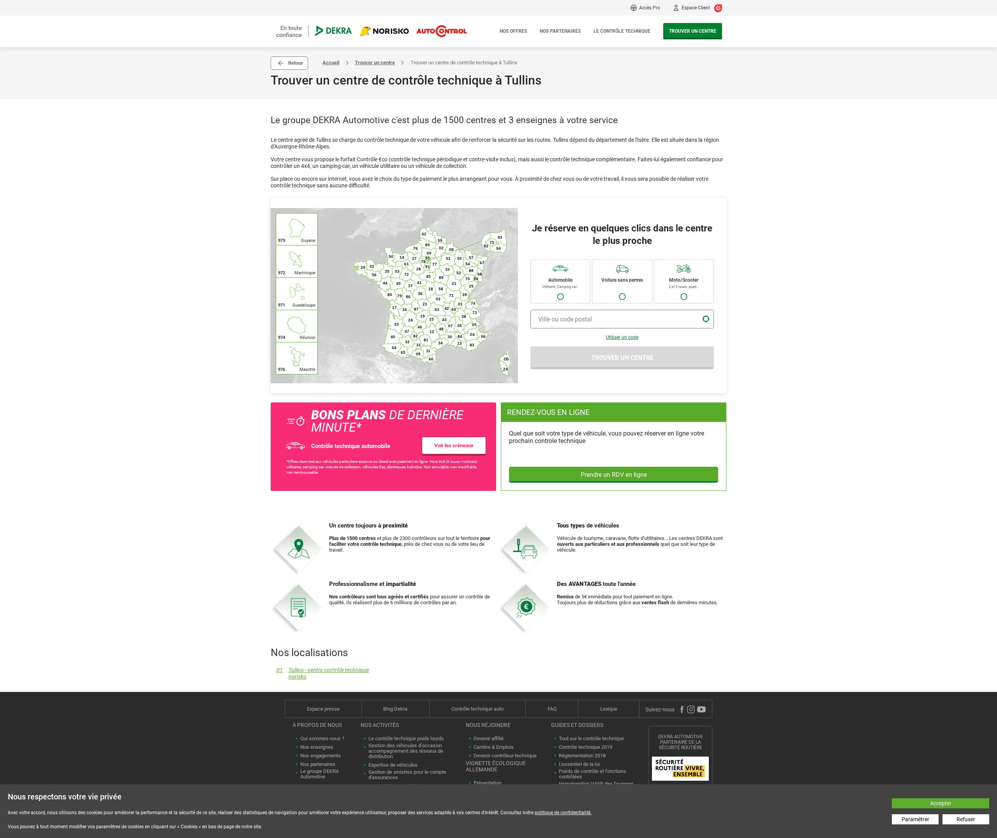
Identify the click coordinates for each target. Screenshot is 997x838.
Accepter (940, 803)
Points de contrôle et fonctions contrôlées (592, 774)
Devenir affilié (489, 738)
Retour (295, 63)
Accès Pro (649, 8)
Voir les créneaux (454, 445)
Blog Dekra (395, 709)
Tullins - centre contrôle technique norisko (323, 673)
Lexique (608, 709)
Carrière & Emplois (494, 747)
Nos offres (513, 31)
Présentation (488, 783)
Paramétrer (915, 819)
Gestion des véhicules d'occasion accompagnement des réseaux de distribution (405, 751)
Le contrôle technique (622, 31)
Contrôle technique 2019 (585, 747)
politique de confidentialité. (563, 812)
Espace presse (323, 709)
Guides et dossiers (577, 725)
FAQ (552, 709)
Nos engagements (320, 756)
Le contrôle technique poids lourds (406, 738)
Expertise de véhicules (392, 765)
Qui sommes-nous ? (322, 738)
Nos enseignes (316, 747)
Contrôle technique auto (477, 709)
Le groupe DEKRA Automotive (319, 774)
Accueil (330, 62)
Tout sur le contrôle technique (591, 738)
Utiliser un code (622, 337)
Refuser (965, 819)
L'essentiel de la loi (579, 764)
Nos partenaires (560, 31)
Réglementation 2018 (582, 756)
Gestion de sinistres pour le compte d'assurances (407, 774)
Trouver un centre (692, 31)
